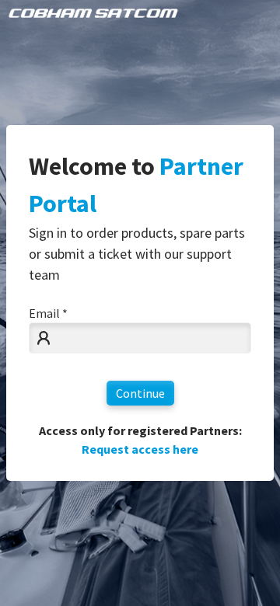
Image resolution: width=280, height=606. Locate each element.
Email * (48, 313)
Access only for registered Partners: (140, 440)
